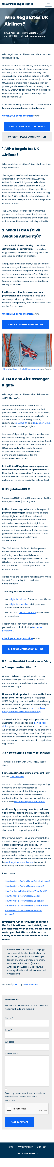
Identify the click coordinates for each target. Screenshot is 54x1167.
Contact (41, 1146)
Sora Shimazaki (31, 984)
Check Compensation (27, 1153)
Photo (6, 369)
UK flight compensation (33, 36)
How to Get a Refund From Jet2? (22, 895)
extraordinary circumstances (29, 801)
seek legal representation (19, 862)
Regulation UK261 (42, 422)
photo (16, 984)
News (11, 1146)
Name (9, 1018)
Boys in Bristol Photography (26, 369)
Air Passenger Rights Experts (21, 33)
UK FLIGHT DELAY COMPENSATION (27, 136)
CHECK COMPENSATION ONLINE (27, 126)
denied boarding (28, 612)
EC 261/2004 (21, 422)
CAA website (17, 776)
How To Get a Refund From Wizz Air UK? (26, 890)
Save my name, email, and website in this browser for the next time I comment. (25, 1097)
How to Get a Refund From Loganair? (24, 900)
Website (9, 1041)
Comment (11, 1053)
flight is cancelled (19, 604)
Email (8, 1029)
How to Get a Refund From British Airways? (27, 881)
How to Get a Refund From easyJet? (24, 886)
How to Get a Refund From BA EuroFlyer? (26, 905)
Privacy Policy (25, 1146)
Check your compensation (17, 115)
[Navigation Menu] (48, 4)
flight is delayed (18, 599)
